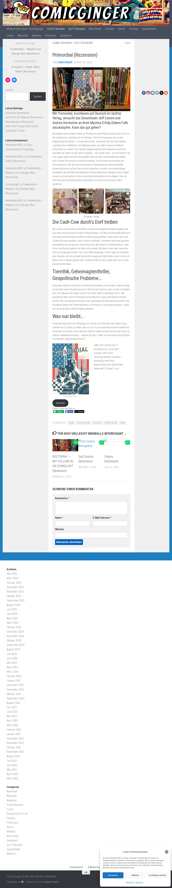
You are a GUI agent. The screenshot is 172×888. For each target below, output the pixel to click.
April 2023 (12, 720)
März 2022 (12, 778)
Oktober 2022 (14, 747)
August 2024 (13, 649)
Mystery (36, 35)
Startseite (60, 403)
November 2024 (15, 636)
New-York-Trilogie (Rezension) (21, 126)
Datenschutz (130, 882)
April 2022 (12, 774)
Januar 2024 (13, 680)
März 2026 (12, 578)
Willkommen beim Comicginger (25, 29)
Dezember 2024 (15, 631)
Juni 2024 (12, 658)
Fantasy (133, 29)
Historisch (50, 35)
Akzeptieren (113, 875)
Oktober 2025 (14, 596)
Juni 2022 (12, 765)
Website (59, 529)
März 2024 (12, 671)
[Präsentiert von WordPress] (22, 882)
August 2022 (13, 756)
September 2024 (15, 645)
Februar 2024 (14, 676)
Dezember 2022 (15, 738)
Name (59, 517)
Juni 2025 (12, 613)
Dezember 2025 (15, 587)
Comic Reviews (56, 29)
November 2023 (15, 689)
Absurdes (22, 35)
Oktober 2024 (14, 640)
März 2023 (12, 725)
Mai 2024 (12, 662)
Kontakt (109, 29)
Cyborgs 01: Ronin (15, 130)
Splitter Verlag (111, 422)
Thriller (122, 422)
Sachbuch (66, 35)
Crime (10, 35)
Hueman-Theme (51, 881)
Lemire (71, 422)
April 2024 (12, 667)
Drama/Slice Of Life (17, 813)
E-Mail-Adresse (102, 517)
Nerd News (95, 29)
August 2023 (13, 702)
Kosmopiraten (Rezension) (19, 121)
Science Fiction (83, 422)
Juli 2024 (12, 654)
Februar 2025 (14, 627)
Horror (121, 29)
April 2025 (12, 618)
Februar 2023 (14, 729)
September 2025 (15, 600)
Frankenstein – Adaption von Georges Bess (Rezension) (24, 173)
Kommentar (62, 498)
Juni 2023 (12, 711)
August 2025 (13, 605)
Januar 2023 (13, 734)
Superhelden (149, 29)
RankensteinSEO (14, 144)
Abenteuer (12, 791)
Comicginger (65, 62)
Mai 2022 (12, 769)
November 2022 (15, 743)
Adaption (11, 800)
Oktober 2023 (14, 694)
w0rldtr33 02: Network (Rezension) (24, 117)
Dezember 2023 (15, 685)
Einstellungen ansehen (157, 875)
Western (11, 853)
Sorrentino (97, 422)
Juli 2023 (12, 707)
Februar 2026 (14, 582)
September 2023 (15, 698)
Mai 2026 (12, 573)
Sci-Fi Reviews (77, 29)
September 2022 (15, 751)
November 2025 (15, 591)
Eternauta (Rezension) (17, 112)
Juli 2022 (12, 760)
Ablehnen (135, 875)
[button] (166, 852)
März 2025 (12, 622)
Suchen (9, 90)
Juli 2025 (12, 609)
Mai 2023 (12, 716)
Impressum (76, 867)
